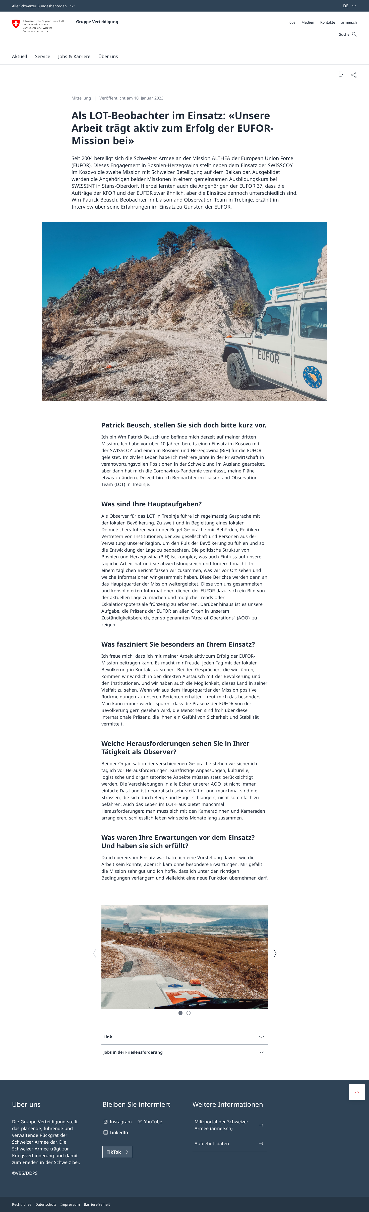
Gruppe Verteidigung (97, 21)
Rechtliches (21, 1204)
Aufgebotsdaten (212, 1143)
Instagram (121, 1122)
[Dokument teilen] (353, 75)
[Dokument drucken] (340, 75)
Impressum (70, 1204)
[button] (19, 56)
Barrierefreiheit (97, 1204)
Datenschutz (45, 1204)
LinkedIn (119, 1132)
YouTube (153, 1122)
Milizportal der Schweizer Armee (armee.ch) (221, 1125)
